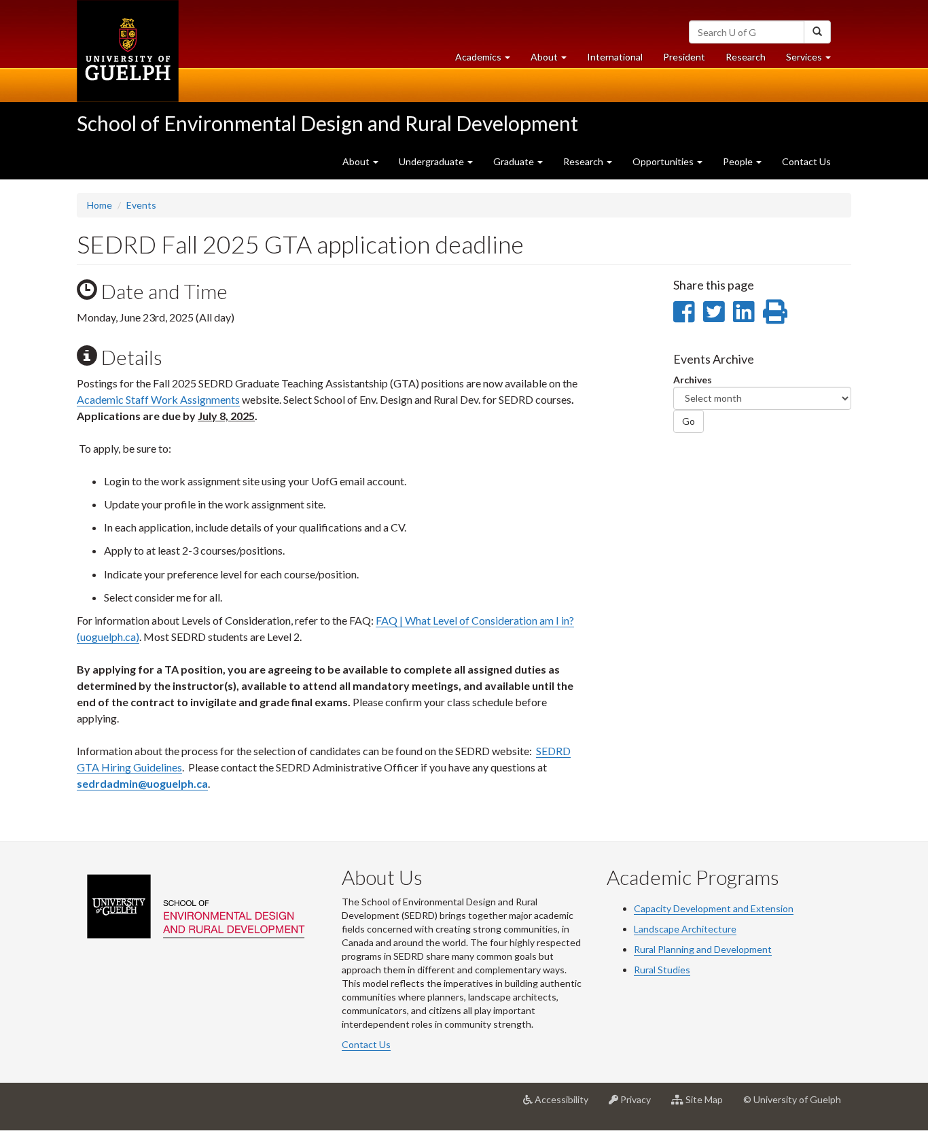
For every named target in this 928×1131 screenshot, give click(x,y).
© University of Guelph (792, 1099)
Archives (692, 379)
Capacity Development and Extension (713, 908)
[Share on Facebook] (683, 311)
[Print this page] (775, 311)
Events (141, 205)
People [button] (739, 161)
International (615, 57)
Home (99, 205)
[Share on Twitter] (713, 311)
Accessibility (566, 1105)
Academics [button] (487, 60)
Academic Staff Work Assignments (158, 399)
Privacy (639, 1105)
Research (751, 60)
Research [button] (584, 161)
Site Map (708, 1105)
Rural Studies (662, 969)
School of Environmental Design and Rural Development (327, 123)
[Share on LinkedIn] (743, 311)
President (684, 57)
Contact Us (806, 161)
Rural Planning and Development (703, 949)
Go (688, 421)
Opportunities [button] (664, 161)
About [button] (554, 60)
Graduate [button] (514, 161)
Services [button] (813, 60)
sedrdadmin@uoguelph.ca (142, 783)
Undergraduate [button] (432, 161)
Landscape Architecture (685, 929)
